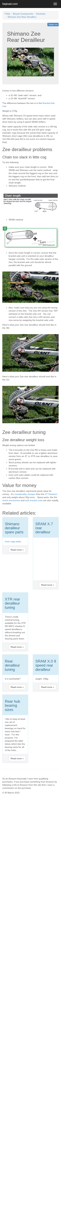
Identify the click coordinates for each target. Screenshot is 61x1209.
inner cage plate (13, 541)
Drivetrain (41, 13)
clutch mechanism (11, 500)
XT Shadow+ (51, 494)
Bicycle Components (23, 13)
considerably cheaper (25, 494)
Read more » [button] (17, 549)
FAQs (7, 13)
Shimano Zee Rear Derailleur (22, 17)
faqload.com (10, 3)
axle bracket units (34, 500)
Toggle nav (53, 24)
